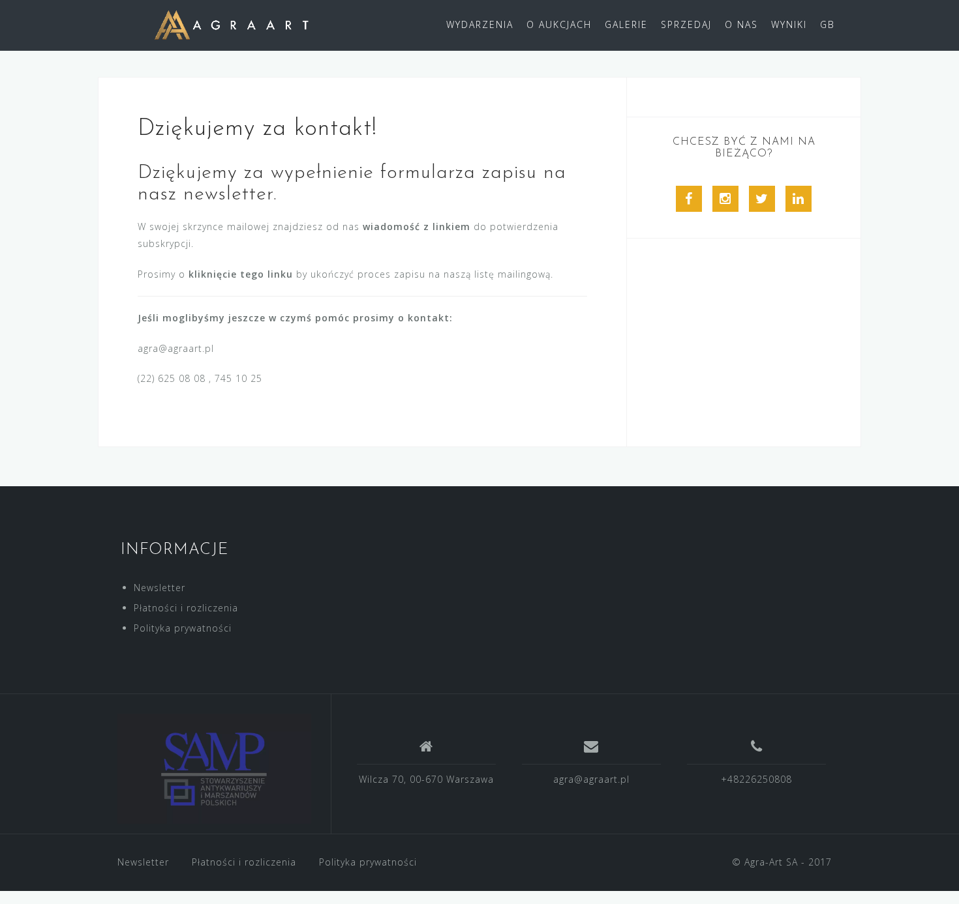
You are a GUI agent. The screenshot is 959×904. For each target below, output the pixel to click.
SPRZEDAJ (686, 24)
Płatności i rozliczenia (186, 608)
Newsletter (159, 587)
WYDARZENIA (479, 24)
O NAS (741, 24)
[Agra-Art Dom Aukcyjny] (214, 769)
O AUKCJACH (559, 24)
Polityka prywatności (183, 628)
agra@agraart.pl (591, 779)
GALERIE (626, 24)
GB (827, 24)
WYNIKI (789, 24)
